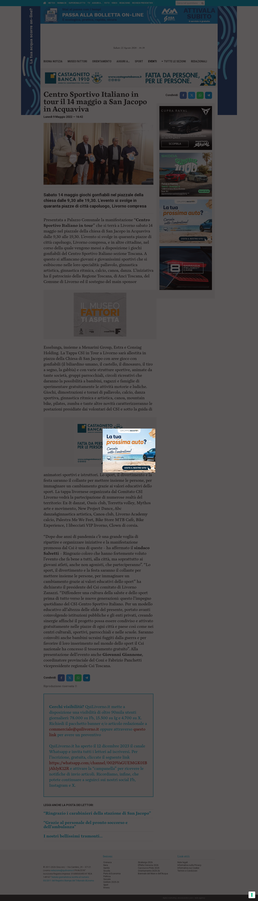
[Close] (155, 428)
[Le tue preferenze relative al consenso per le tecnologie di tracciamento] (252, 895)
